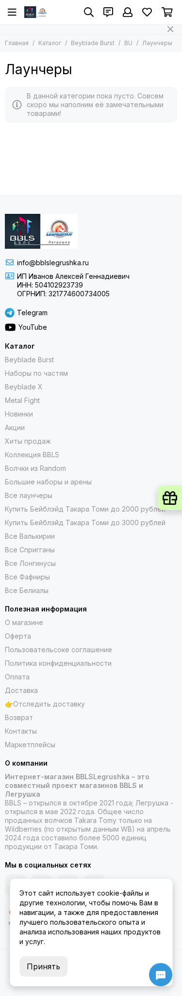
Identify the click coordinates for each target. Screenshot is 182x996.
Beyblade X (24, 387)
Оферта (18, 636)
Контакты (21, 731)
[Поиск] (89, 12)
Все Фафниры (27, 577)
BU (128, 43)
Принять (43, 966)
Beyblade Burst (93, 43)
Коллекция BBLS (32, 454)
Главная (17, 43)
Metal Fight (22, 400)
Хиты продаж (28, 441)
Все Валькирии (30, 536)
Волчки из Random (35, 468)
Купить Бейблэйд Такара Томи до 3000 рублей (85, 522)
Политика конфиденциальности (58, 663)
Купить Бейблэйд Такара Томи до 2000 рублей (85, 509)
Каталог (49, 43)
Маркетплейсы (30, 744)
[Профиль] (127, 12)
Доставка (21, 690)
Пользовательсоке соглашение (58, 649)
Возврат (19, 717)
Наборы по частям (36, 373)
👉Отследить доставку (45, 704)
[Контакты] (108, 12)
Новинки (19, 414)
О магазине (24, 622)
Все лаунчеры (28, 495)
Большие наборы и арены (48, 482)
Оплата (17, 677)
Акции (15, 427)
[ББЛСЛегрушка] (36, 12)
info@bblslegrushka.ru (53, 262)
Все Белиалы (27, 590)
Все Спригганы (30, 550)
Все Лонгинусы (30, 563)
